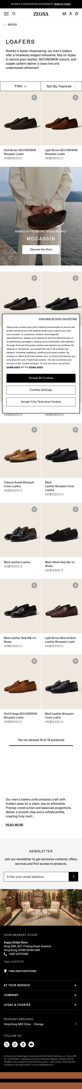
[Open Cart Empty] (76, 13)
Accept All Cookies (41, 378)
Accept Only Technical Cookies (41, 402)
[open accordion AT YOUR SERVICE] (75, 985)
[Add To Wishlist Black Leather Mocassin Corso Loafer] (75, 661)
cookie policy (13, 367)
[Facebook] (23, 1044)
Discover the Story (41, 249)
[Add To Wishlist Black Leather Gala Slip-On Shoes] (34, 585)
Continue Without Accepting (58, 319)
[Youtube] (31, 1044)
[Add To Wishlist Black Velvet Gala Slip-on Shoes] (75, 509)
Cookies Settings (41, 390)
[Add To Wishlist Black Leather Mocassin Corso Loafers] (75, 430)
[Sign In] (70, 14)
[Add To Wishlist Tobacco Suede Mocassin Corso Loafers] (34, 430)
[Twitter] (7, 1044)
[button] (15, 14)
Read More (15, 825)
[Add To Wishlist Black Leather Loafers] (34, 509)
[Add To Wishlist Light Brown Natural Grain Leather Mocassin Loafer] (75, 585)
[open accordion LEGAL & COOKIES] (75, 1005)
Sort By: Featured (59, 86)
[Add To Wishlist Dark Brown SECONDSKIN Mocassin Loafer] (34, 97)
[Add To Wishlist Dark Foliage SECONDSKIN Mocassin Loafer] (34, 661)
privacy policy (36, 367)
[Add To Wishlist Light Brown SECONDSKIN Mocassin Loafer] (75, 97)
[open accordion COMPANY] (75, 995)
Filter (19, 86)
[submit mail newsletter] (73, 876)
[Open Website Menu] (6, 13)
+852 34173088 (18, 954)
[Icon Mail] (64, 13)
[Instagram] (15, 1044)
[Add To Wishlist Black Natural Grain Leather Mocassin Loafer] (75, 278)
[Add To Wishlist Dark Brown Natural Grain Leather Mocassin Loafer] (34, 278)
